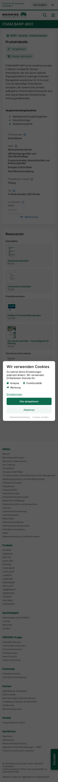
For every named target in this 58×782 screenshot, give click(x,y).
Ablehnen (29, 409)
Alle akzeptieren (29, 401)
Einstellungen (14, 394)
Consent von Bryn (41, 417)
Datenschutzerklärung (20, 417)
